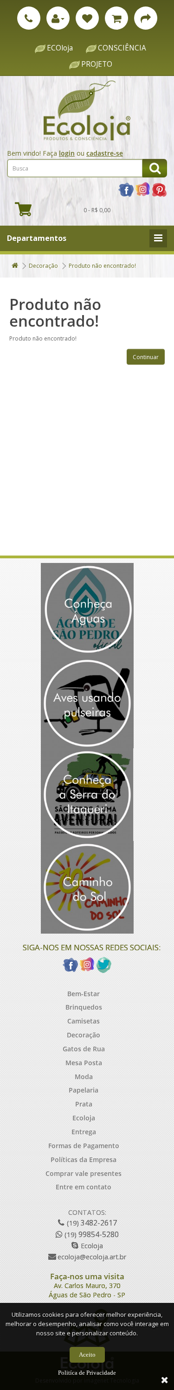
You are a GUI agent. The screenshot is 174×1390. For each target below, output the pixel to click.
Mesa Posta (83, 1062)
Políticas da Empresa (83, 1159)
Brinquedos (83, 1007)
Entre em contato (83, 1186)
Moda (84, 1076)
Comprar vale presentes (83, 1173)
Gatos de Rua (84, 1048)
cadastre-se (104, 153)
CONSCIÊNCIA (122, 48)
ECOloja (60, 48)
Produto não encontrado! (102, 266)
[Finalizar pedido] (145, 18)
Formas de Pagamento (83, 1145)
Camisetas (83, 1021)
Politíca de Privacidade (87, 1372)
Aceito (87, 1354)
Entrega (83, 1131)
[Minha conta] (58, 18)
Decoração (43, 266)
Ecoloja (83, 1117)
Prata (83, 1103)
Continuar (146, 357)
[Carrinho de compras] (116, 18)
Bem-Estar (83, 993)
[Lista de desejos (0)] (87, 18)
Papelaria (83, 1090)
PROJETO (96, 64)
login (67, 153)
